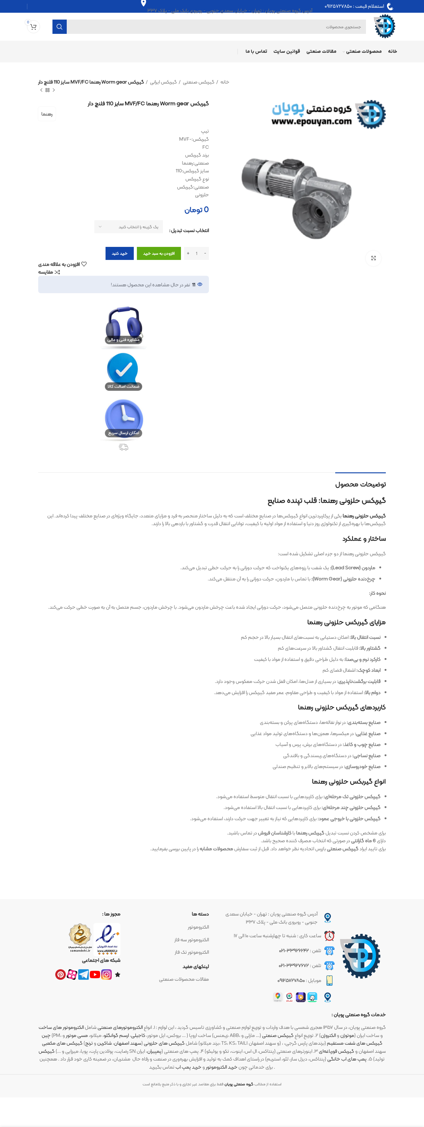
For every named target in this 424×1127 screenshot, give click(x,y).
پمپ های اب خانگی (347, 1059)
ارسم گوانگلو (116, 1035)
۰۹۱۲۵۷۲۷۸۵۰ (338, 6)
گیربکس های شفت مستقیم (354, 1043)
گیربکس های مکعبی (62, 1043)
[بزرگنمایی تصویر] (373, 258)
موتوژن (347, 1035)
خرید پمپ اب (188, 1067)
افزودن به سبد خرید (159, 253)
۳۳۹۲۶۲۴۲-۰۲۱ (294, 950)
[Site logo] (384, 26)
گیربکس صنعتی (198, 82)
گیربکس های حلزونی (164, 1043)
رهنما (46, 114)
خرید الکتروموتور (221, 1067)
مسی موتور (77, 1035)
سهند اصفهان (127, 1043)
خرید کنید (120, 253)
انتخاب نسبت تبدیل (190, 230)
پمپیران (154, 1051)
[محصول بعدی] (41, 90)
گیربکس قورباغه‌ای (336, 1051)
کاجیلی (138, 1035)
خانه (224, 82)
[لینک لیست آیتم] (168, 927)
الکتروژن (328, 1035)
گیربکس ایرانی (163, 82)
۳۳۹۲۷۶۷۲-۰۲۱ (294, 965)
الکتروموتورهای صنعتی (120, 1027)
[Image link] (360, 956)
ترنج (89, 1043)
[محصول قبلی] (54, 90)
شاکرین (104, 1043)
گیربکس (46, 1051)
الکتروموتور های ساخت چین (61, 1031)
